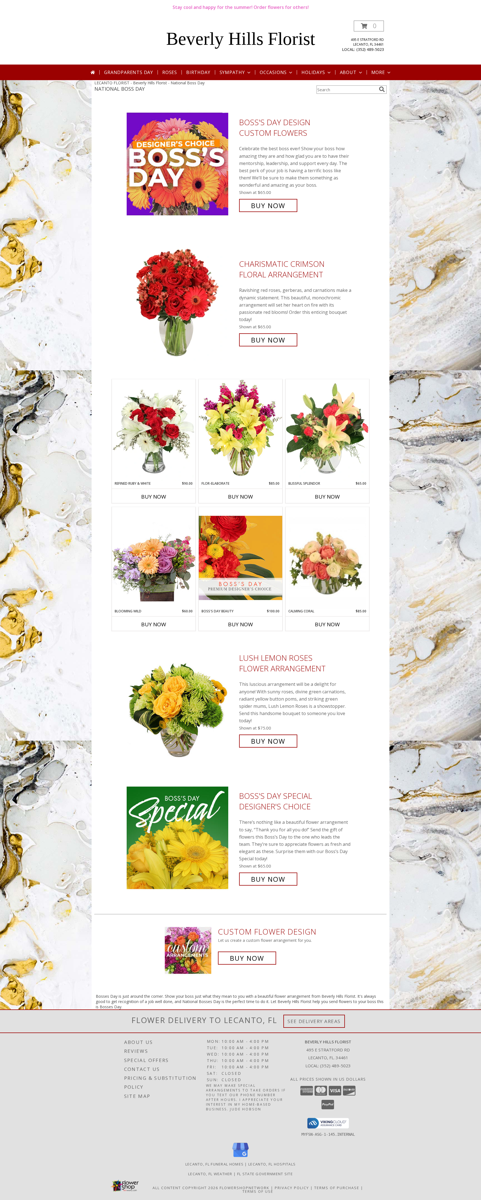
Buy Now (268, 205)
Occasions (273, 72)
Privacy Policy (292, 1187)
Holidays (313, 72)
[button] (369, 26)
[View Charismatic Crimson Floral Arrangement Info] (181, 302)
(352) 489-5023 (370, 49)
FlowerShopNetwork (244, 1187)
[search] (381, 89)
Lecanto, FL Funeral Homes (214, 1164)
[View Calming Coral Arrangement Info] (327, 558)
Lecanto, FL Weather (210, 1173)
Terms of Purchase (336, 1187)
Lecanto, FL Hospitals (272, 1164)
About (348, 72)
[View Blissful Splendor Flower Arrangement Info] (327, 430)
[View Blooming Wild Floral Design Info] (153, 557)
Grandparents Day (128, 72)
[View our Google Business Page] (240, 1157)
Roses (169, 72)
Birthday (198, 72)
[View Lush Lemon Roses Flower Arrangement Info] (181, 699)
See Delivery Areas (314, 1021)
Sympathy (232, 72)
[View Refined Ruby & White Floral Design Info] (153, 430)
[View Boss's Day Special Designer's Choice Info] (181, 837)
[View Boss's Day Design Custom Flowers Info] (181, 164)
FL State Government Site (265, 1173)
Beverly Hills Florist (240, 39)
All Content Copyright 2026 (185, 1187)
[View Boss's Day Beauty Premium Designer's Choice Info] (240, 557)
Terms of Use (257, 1191)
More (378, 72)
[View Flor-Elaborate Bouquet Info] (240, 430)
